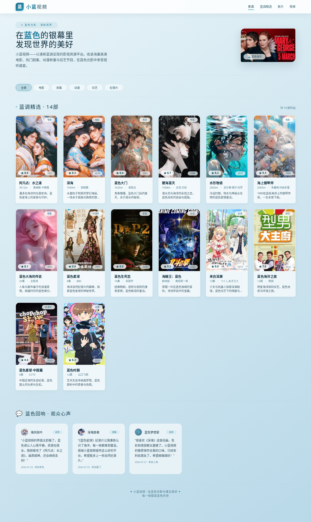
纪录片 (114, 87)
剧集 (59, 87)
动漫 (77, 87)
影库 (251, 6)
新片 (281, 6)
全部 (23, 87)
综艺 (95, 87)
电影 (41, 87)
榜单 (293, 6)
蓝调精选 (266, 6)
